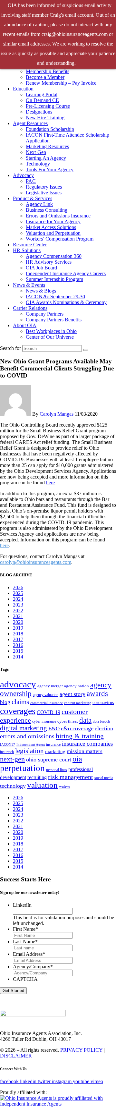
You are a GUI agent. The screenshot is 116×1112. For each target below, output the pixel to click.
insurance (53, 744)
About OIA (24, 325)
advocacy (18, 684)
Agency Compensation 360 (54, 256)
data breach (101, 721)
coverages (17, 711)
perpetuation (22, 768)
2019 (18, 628)
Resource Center (30, 244)
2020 (18, 622)
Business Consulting (46, 210)
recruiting (37, 777)
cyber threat (67, 721)
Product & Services (32, 198)
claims (20, 702)
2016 (18, 645)
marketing (55, 751)
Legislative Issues (44, 192)
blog (5, 702)
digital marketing (23, 728)
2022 (18, 610)
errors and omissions (27, 736)
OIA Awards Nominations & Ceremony (66, 302)
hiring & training (80, 736)
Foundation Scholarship (50, 129)
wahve (64, 786)
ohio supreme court (48, 759)
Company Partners (44, 314)
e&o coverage (77, 728)
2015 (18, 651)
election (104, 728)
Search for (10, 348)
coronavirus (103, 702)
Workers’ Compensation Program (59, 239)
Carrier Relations (30, 308)
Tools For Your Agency (49, 169)
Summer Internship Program (54, 279)
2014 (18, 656)
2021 (18, 616)
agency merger (50, 685)
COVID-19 (48, 712)
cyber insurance (44, 721)
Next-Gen (36, 152)
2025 (18, 593)
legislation (29, 750)
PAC (31, 181)
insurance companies (87, 743)
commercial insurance (46, 703)
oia (77, 759)
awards (97, 694)
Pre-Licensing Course (48, 106)
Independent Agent (30, 744)
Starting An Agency (46, 158)
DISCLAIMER (16, 1055)
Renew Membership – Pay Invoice (61, 83)
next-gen (12, 759)
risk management (70, 776)
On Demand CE (42, 100)
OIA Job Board (41, 267)
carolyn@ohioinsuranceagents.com (35, 562)
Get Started (13, 990)
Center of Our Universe (50, 337)
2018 (18, 633)
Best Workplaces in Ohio (51, 331)
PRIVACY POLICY (81, 1050)
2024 (18, 599)
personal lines (56, 770)
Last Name (25, 941)
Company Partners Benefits (54, 319)
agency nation (76, 685)
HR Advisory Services (49, 262)
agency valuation (45, 694)
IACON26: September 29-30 (55, 296)
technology (13, 786)
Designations (39, 112)
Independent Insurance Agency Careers (66, 273)
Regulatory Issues (44, 187)
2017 (18, 639)
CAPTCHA (25, 979)
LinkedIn (22, 905)
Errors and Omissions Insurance (58, 215)
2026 (18, 587)
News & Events (29, 285)
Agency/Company (33, 966)
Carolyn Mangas (56, 414)
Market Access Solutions (51, 227)
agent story (72, 694)
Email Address (29, 954)
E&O (54, 729)
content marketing (77, 703)
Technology (38, 163)
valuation (42, 785)
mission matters (84, 751)
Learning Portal (41, 94)
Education (23, 88)
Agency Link (39, 204)
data (85, 720)
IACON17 (7, 744)
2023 (18, 604)
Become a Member (45, 77)
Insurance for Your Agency (53, 221)
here (50, 482)
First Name (25, 929)
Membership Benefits (47, 71)
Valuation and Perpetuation (53, 233)
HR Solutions (27, 250)
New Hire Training (45, 117)
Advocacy (23, 175)
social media (103, 778)
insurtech (7, 752)
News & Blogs (41, 290)
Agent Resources (30, 123)
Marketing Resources (47, 146)
